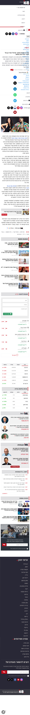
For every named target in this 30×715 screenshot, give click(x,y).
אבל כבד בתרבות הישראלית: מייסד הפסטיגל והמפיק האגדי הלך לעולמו (9, 276)
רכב (27, 614)
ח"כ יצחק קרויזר (25, 429)
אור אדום (22, 232)
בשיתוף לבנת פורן (15, 286)
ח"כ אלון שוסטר (25, 421)
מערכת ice (26, 70)
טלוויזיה (26, 600)
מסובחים (24, 321)
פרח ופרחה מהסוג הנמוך (20, 334)
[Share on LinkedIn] (15, 89)
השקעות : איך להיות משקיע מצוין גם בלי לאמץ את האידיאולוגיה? (9, 509)
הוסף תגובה (7, 314)
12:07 (26, 487)
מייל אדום (26, 657)
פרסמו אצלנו (25, 654)
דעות (24, 11)
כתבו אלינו (26, 643)
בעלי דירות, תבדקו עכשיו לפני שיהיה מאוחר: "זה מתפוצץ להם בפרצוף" (9, 502)
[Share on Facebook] (15, 77)
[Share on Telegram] (15, 100)
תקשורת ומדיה (24, 569)
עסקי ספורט (25, 603)
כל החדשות (5, 493)
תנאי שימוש (26, 646)
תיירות (26, 625)
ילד (24, 234)
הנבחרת (21, 2)
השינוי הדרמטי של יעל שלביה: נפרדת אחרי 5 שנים (14, 487)
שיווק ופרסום (24, 580)
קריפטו (26, 594)
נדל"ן (26, 575)
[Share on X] (15, 83)
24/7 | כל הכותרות (21, 472)
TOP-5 (26, 627)
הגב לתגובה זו (21, 324)
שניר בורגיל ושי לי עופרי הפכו (19, 138)
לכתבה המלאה (4, 214)
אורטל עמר (15, 232)
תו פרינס (19, 234)
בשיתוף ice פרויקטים (13, 504)
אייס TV (26, 630)
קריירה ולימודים (24, 605)
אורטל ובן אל (23, 327)
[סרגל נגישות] (3, 712)
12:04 (26, 479)
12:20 (26, 489)
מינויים (26, 608)
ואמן (24, 348)
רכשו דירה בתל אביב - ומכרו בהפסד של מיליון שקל (11, 243)
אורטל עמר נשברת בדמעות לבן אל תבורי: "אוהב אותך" (13, 212)
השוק (22, 5)
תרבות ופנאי (25, 622)
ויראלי (27, 48)
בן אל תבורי (23, 341)
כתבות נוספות (23, 498)
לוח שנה (25, 636)
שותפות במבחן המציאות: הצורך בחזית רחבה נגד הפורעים (20, 418)
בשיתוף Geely (14, 520)
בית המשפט (8, 232)
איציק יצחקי (16, 246)
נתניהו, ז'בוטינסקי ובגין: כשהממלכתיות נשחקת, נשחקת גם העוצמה (20, 434)
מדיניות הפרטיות (24, 651)
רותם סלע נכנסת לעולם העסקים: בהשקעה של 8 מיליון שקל (10, 259)
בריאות (26, 616)
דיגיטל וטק (25, 578)
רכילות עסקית (24, 591)
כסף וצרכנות (24, 572)
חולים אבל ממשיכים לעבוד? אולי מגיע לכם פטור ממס (10, 284)
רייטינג (26, 611)
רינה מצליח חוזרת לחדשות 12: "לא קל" (9, 267)
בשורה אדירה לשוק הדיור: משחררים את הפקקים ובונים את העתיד (19, 426)
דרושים (26, 633)
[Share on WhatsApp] (15, 94)
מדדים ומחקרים (24, 586)
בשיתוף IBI (15, 511)
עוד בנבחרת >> (15, 467)
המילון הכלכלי (24, 619)
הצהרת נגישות (25, 648)
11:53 (26, 474)
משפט (26, 583)
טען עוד (14, 355)
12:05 (26, 483)
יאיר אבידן (26, 437)
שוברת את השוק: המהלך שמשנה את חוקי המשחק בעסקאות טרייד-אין (9, 518)
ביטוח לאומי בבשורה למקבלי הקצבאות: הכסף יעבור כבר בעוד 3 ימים (9, 252)
